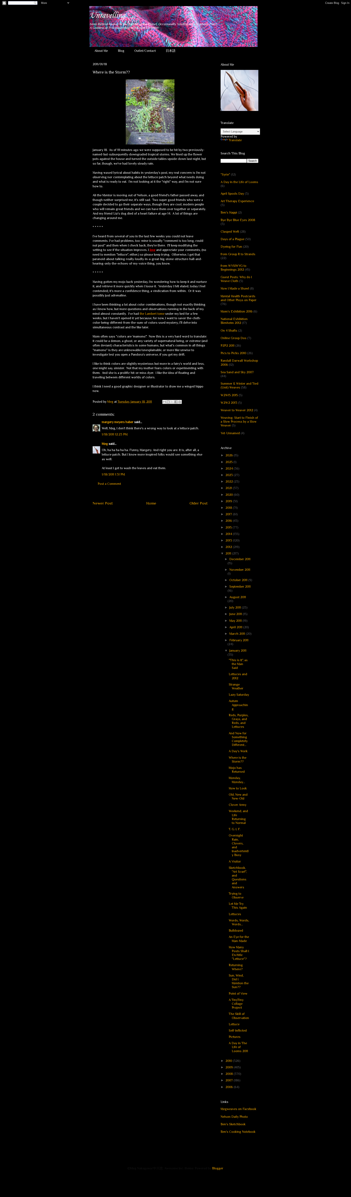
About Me (101, 51)
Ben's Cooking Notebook (238, 1132)
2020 (229, 495)
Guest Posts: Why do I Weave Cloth (236, 279)
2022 (229, 481)
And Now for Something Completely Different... (238, 739)
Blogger (217, 1168)
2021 (229, 488)
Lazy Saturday (239, 695)
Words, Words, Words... (239, 922)
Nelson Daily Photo (234, 1117)
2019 (229, 501)
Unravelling (107, 15)
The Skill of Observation (239, 1016)
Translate (235, 140)
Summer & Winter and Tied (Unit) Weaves (239, 385)
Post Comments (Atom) (159, 515)
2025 (229, 462)
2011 (228, 553)
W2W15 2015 (229, 395)
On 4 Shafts (229, 330)
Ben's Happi (229, 212)
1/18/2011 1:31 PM (113, 474)
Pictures (234, 1037)
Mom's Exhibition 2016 (236, 311)
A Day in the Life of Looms (239, 182)
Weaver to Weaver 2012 (237, 410)
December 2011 (239, 559)
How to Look (238, 788)
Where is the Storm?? (237, 759)
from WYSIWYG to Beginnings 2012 (233, 267)
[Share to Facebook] (176, 402)
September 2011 (240, 586)
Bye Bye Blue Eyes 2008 (238, 220)
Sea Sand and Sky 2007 (237, 372)
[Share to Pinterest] (180, 402)
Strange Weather (236, 686)
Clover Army (237, 805)
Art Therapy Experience (237, 201)
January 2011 (237, 650)
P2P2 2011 (227, 345)
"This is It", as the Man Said (238, 664)
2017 (229, 514)
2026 (229, 455)
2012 (229, 547)
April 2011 (236, 627)
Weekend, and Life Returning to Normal (238, 817)
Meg (105, 444)
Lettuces (235, 914)
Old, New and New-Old (238, 796)
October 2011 (238, 580)
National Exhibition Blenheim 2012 (234, 321)
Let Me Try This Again (238, 905)
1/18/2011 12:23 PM (115, 434)
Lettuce (234, 1024)
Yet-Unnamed (230, 433)
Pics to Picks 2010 (233, 353)
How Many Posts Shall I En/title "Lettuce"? (239, 953)
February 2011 (238, 640)
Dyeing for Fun (231, 247)
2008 (229, 1074)
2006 (229, 1087)
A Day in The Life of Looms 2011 (238, 1047)
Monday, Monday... (237, 780)
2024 (229, 468)
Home (151, 503)
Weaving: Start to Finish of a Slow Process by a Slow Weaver (239, 421)
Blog (121, 51)
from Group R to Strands (238, 254)
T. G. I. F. (234, 829)
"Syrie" (225, 174)
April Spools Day (232, 193)
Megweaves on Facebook (238, 1109)
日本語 (171, 51)
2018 (229, 508)
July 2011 (235, 607)
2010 (229, 1061)
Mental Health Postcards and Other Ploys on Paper (239, 298)
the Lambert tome (152, 314)
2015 (229, 527)
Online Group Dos (233, 338)
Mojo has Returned (237, 770)
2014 (229, 534)
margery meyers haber (117, 422)
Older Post (199, 503)
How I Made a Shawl (235, 288)
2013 (229, 540)
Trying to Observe (236, 895)
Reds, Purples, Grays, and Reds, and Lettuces (238, 721)
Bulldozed (236, 930)
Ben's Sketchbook (233, 1124)
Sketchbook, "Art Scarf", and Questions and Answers (238, 877)
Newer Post (103, 503)
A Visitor (235, 861)
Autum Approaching (238, 705)
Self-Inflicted (238, 1030)
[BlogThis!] (168, 402)
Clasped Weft (230, 231)
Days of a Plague (232, 239)
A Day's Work (238, 751)
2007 (229, 1080)
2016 (229, 521)
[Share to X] (172, 402)
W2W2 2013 (229, 403)
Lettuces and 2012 (238, 676)
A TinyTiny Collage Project (236, 1003)
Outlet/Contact (145, 51)
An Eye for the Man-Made (239, 939)
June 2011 (236, 614)
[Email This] (164, 402)
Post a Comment (109, 484)
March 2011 (237, 634)
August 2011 (237, 597)
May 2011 (236, 621)
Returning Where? (236, 967)
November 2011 (239, 570)
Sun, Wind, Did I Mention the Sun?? (239, 981)
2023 (229, 475)
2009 (229, 1067)
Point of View (238, 993)
